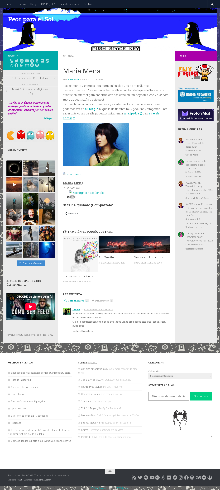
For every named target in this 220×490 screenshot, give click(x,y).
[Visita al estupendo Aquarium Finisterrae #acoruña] (30, 184)
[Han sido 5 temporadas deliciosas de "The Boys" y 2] (47, 233)
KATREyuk (74, 79)
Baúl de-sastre (68, 4)
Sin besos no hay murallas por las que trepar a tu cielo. (41, 372)
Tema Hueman (44, 479)
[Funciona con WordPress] (21, 480)
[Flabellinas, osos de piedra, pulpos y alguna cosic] (30, 201)
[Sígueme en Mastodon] (22, 65)
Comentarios (78, 300)
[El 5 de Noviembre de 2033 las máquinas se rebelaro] (30, 217)
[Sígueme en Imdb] (42, 61)
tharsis (76, 309)
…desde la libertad (21, 379)
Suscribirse (201, 396)
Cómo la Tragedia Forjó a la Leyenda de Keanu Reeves (41, 440)
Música (68, 56)
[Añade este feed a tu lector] (11, 61)
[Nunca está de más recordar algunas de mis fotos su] (47, 250)
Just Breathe (106, 257)
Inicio (8, 4)
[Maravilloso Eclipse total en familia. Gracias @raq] (14, 168)
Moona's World (89, 415)
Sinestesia (87, 401)
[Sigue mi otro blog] (37, 65)
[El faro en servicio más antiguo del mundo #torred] (47, 168)
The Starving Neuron (92, 379)
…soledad (16, 422)
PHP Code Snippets (98, 488)
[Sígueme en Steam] (47, 61)
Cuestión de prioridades (24, 387)
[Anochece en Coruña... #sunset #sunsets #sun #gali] (14, 184)
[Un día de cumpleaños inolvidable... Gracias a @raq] (30, 233)
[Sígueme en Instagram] (11, 65)
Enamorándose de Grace (78, 276)
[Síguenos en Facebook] (16, 65)
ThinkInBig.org (89, 408)
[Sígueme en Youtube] (27, 61)
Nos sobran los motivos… (149, 257)
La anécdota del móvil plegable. (28, 401)
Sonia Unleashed (90, 422)
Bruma (84, 429)
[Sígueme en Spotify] (22, 61)
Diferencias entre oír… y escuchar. (29, 415)
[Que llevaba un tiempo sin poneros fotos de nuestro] (47, 217)
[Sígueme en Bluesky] (16, 61)
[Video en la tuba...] (71, 198)
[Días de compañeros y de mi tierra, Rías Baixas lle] (14, 233)
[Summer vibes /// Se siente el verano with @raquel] (14, 201)
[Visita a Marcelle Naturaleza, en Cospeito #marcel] (30, 168)
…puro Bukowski (20, 408)
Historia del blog (27, 4)
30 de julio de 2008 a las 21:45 (98, 309)
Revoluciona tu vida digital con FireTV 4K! (29, 334)
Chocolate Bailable (91, 394)
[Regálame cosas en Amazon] (37, 61)
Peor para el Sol (31, 19)
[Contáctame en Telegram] (32, 61)
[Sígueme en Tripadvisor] (27, 65)
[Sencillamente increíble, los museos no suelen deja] (30, 250)
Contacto (88, 4)
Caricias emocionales (93, 368)
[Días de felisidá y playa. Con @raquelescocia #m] (14, 250)
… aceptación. (18, 394)
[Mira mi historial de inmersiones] (32, 65)
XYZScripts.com (122, 488)
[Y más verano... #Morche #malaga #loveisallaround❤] (47, 184)
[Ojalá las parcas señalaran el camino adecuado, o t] (47, 201)
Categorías (154, 371)
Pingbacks (103, 300)
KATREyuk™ (48, 4)
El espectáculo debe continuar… (195, 143)
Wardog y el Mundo (92, 386)
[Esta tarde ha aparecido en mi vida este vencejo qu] (14, 217)
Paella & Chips (89, 436)
